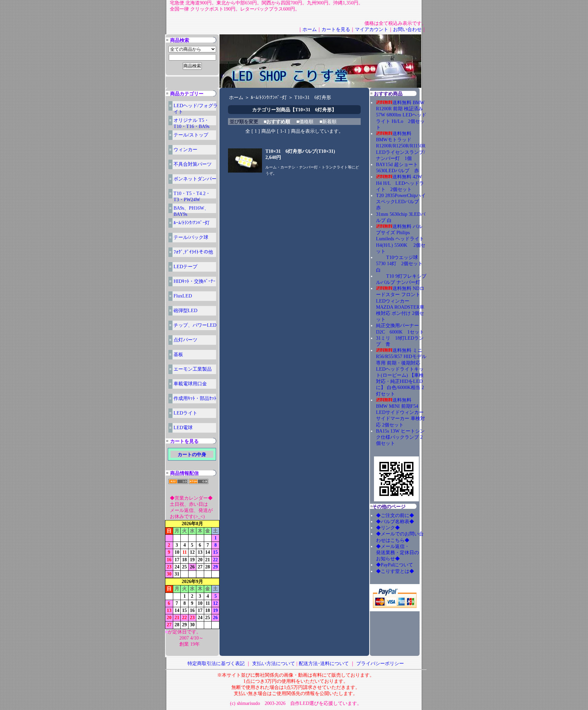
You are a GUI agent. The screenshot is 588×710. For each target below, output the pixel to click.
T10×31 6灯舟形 (312, 97)
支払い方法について (273, 663)
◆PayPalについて (394, 564)
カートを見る (336, 29)
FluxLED (183, 295)
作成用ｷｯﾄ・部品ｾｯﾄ (195, 398)
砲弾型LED (185, 310)
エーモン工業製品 (193, 369)
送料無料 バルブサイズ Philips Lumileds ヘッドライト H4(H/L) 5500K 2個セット (400, 239)
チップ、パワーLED (195, 325)
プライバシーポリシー (380, 663)
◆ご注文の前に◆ (395, 515)
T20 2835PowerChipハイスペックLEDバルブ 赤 (401, 201)
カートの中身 (192, 454)
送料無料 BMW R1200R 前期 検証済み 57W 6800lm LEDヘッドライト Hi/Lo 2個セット (401, 115)
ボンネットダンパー (195, 178)
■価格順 (304, 121)
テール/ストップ (191, 135)
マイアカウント (371, 29)
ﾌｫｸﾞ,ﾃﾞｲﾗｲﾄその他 (193, 252)
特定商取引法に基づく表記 (216, 663)
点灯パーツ (185, 339)
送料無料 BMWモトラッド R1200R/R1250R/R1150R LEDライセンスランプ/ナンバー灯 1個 (400, 146)
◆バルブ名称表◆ (395, 521)
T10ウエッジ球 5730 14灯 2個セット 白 (401, 263)
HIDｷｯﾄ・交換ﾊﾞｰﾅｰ (194, 281)
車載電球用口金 (190, 383)
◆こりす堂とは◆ (395, 571)
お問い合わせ (407, 29)
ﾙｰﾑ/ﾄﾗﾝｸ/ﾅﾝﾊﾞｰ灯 (192, 222)
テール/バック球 (191, 237)
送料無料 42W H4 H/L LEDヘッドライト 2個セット (400, 183)
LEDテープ (185, 266)
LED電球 (183, 427)
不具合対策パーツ (193, 164)
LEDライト (185, 413)
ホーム (310, 29)
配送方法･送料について (324, 663)
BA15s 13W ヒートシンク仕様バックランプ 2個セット (400, 437)
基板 (178, 354)
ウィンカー (185, 149)
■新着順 (328, 121)
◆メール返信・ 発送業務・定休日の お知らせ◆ (404, 552)
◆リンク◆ (388, 527)
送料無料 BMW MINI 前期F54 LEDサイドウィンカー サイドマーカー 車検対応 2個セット (400, 412)
